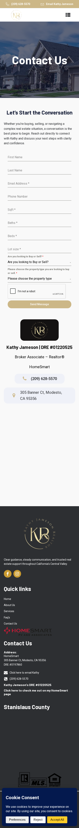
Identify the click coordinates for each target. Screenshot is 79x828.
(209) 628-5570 (20, 4)
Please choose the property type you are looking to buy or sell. (38, 271)
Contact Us (10, 623)
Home (7, 598)
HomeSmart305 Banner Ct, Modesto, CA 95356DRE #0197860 (25, 660)
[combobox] (39, 262)
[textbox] (38, 262)
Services (9, 611)
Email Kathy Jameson (59, 4)
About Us (9, 605)
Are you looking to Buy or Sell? (25, 256)
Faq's (7, 617)
